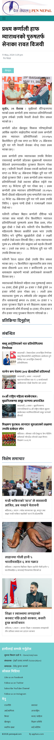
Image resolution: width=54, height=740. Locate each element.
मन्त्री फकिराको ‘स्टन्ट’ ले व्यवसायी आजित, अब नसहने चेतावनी (26, 503)
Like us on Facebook (13, 677)
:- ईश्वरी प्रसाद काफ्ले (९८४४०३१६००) (22, 661)
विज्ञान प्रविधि (36, 722)
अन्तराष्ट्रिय (35, 711)
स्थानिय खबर (9, 727)
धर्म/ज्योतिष (35, 727)
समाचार (34, 705)
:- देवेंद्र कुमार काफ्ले (16, 666)
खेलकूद (7, 722)
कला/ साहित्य (36, 716)
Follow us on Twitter (14, 683)
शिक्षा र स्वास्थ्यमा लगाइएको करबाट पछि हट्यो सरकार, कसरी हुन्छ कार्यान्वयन (25, 618)
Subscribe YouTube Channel (16, 688)
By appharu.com (36, 734)
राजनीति (7, 705)
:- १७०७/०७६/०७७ (21, 655)
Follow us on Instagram (15, 694)
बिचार (6, 716)
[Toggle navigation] (4, 18)
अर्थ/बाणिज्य (9, 711)
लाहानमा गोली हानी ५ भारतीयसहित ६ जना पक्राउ (21, 560)
